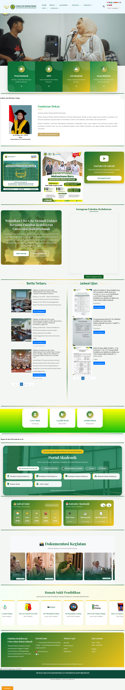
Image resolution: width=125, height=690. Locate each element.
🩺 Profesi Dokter (49, 468)
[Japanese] (118, 2)
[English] (109, 2)
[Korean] (113, 2)
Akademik (63, 5)
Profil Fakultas (68, 646)
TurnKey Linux (71, 679)
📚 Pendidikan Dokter (28, 468)
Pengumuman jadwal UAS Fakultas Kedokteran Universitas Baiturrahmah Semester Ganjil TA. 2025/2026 (106, 322)
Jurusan (75, 5)
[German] (116, 2)
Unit (44, 8)
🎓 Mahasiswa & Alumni (72, 468)
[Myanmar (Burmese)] (107, 5)
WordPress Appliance (56, 679)
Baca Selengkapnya (48, 134)
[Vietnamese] (111, 5)
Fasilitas (87, 5)
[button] (55, 5)
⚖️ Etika (90, 468)
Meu (44, 315)
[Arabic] (111, 2)
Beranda (66, 643)
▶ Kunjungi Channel (104, 178)
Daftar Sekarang (21, 253)
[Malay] (120, 2)
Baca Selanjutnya (99, 307)
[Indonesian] (107, 2)
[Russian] (109, 5)
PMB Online (67, 651)
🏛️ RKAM (102, 468)
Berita (40, 315)
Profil (52, 5)
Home (44, 5)
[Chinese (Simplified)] (115, 2)
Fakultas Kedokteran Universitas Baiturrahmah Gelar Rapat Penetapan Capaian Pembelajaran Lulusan (45, 291)
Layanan (54, 8)
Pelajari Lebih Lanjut (39, 253)
